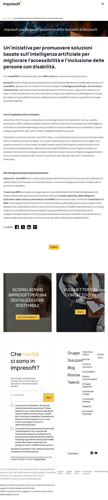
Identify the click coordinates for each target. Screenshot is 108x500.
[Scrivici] (80, 302)
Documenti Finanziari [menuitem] (87, 412)
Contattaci (73, 453)
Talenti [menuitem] (73, 382)
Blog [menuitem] (71, 367)
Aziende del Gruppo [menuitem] (88, 393)
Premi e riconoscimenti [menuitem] (89, 378)
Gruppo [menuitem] (74, 352)
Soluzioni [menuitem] (75, 360)
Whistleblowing (101, 471)
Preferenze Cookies (87, 472)
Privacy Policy (60, 472)
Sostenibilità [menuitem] (88, 371)
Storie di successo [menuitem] (87, 365)
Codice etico (77, 472)
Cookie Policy (69, 472)
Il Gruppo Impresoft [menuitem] (87, 385)
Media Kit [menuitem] (86, 406)
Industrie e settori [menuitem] (87, 353)
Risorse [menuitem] (74, 374)
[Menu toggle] (103, 4)
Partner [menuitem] (86, 359)
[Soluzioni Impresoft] (27, 302)
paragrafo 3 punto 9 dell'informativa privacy (34, 445)
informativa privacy (30, 451)
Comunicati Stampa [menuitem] (88, 400)
